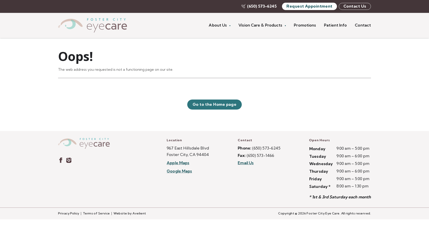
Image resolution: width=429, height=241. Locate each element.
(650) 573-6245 (262, 6)
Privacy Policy (68, 213)
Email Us (246, 162)
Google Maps (179, 171)
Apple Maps (178, 162)
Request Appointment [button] (309, 6)
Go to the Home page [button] (214, 104)
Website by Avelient (130, 213)
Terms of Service (96, 213)
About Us (218, 25)
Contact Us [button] (354, 6)
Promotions (305, 25)
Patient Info (335, 25)
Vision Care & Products (260, 25)
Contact (363, 25)
